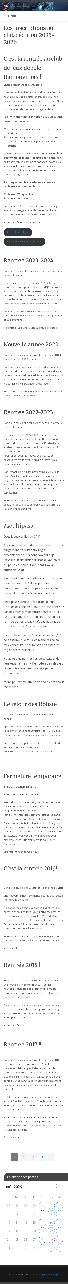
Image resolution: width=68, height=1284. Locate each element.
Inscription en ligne (18, 232)
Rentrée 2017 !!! (23, 1044)
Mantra (42, 1274)
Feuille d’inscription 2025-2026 (24, 241)
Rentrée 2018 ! (22, 965)
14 (42, 1223)
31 (42, 1206)
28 (42, 1239)
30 (59, 1240)
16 (59, 1223)
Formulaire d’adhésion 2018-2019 (39, 1013)
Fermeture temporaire (32, 776)
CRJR (9, 1274)
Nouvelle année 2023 (31, 344)
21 (42, 1231)
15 (51, 1223)
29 (51, 1240)
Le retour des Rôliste (30, 704)
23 (59, 1231)
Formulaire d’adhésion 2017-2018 (39, 1125)
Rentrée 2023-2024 (28, 260)
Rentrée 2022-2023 (28, 412)
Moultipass (18, 525)
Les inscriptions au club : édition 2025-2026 (29, 35)
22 (51, 1231)
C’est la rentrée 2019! (30, 868)
